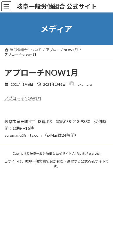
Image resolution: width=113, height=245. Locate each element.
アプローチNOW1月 (22, 98)
